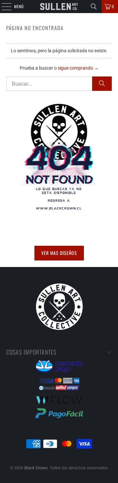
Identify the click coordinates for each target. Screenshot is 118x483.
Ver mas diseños (59, 252)
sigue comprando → (78, 68)
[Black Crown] (59, 6)
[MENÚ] (3, 6)
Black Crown (36, 467)
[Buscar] (94, 6)
